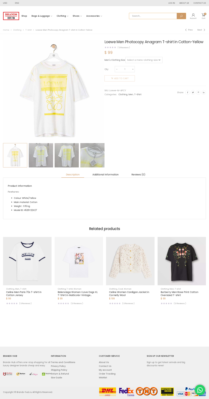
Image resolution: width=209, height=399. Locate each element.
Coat (120, 288)
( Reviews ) (124, 48)
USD (5, 3)
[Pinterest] (198, 92)
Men (131, 94)
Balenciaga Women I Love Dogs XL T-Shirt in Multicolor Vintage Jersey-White (78, 295)
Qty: (106, 69)
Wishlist (103, 377)
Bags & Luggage (41, 15)
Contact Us (105, 366)
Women (77, 288)
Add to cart (121, 78)
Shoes (76, 15)
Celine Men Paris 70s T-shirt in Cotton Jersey (23, 293)
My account (105, 369)
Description (73, 174)
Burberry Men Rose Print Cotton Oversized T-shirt (179, 293)
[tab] (72, 175)
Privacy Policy (58, 366)
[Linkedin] (203, 92)
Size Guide (56, 377)
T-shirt (28, 29)
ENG (17, 3)
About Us (104, 362)
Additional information (105, 174)
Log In (171, 3)
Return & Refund (60, 373)
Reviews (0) (138, 174)
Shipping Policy (59, 369)
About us (184, 3)
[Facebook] (187, 92)
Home (6, 29)
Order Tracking (107, 373)
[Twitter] (193, 92)
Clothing (61, 15)
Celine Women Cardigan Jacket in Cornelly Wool (129, 293)
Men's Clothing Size (114, 60)
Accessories (93, 15)
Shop (24, 15)
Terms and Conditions (63, 362)
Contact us (199, 3)
